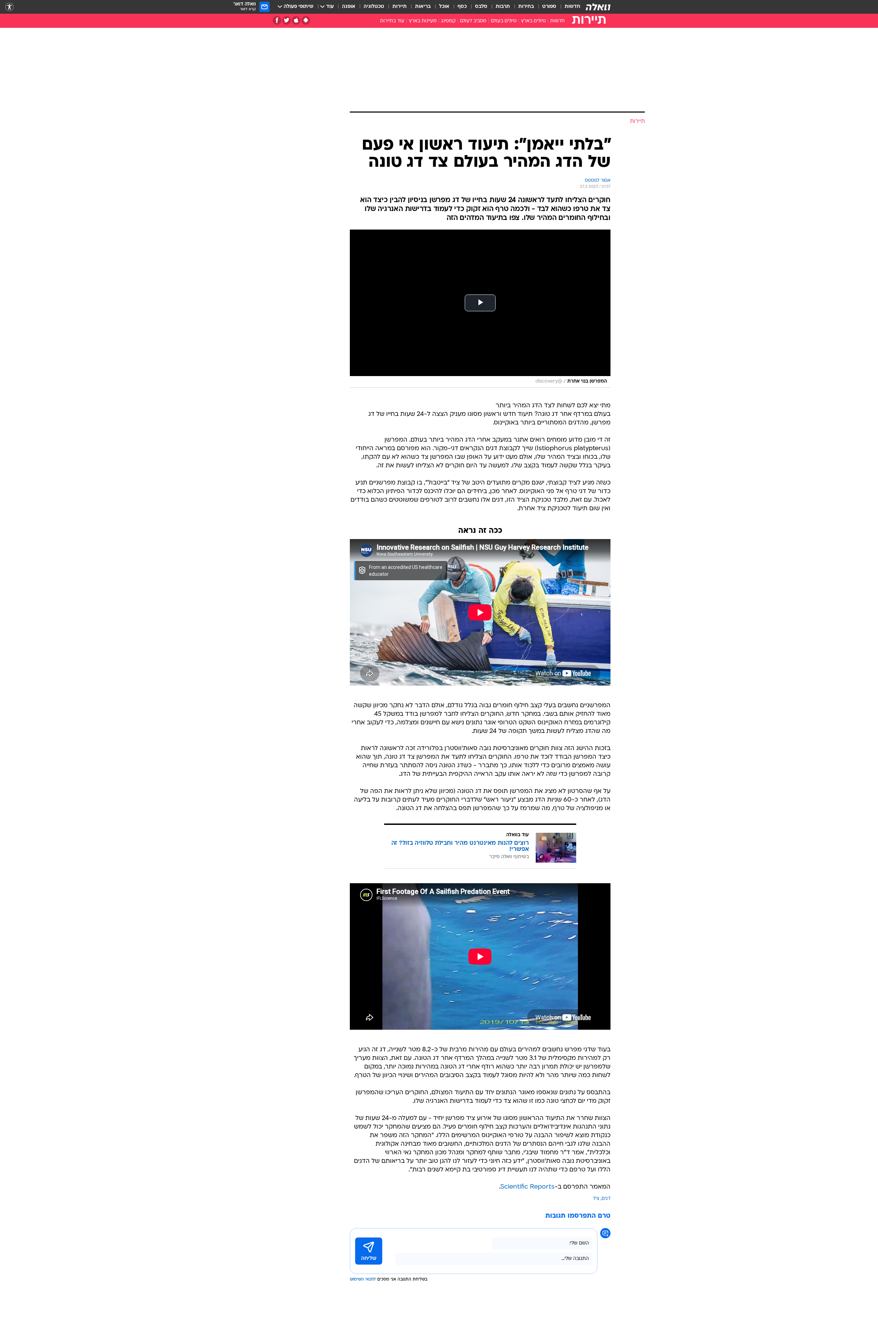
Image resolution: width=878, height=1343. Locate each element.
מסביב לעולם (473, 21)
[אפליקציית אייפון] (296, 20)
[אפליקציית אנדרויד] (305, 20)
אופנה (348, 6)
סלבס (481, 6)
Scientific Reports (527, 1187)
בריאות (423, 6)
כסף (462, 6)
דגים (606, 1198)
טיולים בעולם (504, 21)
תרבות (503, 6)
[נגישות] (9, 7)
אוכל (444, 6)
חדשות (572, 6)
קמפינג (448, 21)
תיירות (399, 6)
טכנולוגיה (374, 6)
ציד (596, 1198)
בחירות (526, 6)
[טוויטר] (286, 20)
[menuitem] (568, 7)
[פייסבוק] (277, 20)
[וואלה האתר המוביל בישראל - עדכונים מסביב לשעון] (598, 6)
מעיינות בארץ (423, 21)
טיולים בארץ (533, 21)
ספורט (549, 6)
